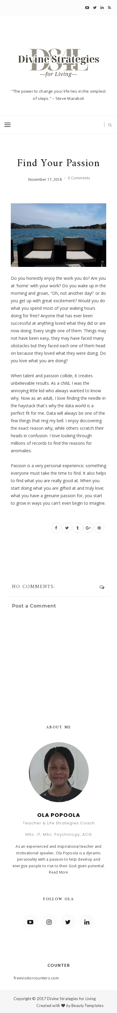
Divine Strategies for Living (71, 998)
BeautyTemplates (87, 1005)
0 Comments (79, 178)
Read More (58, 872)
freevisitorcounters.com (36, 978)
